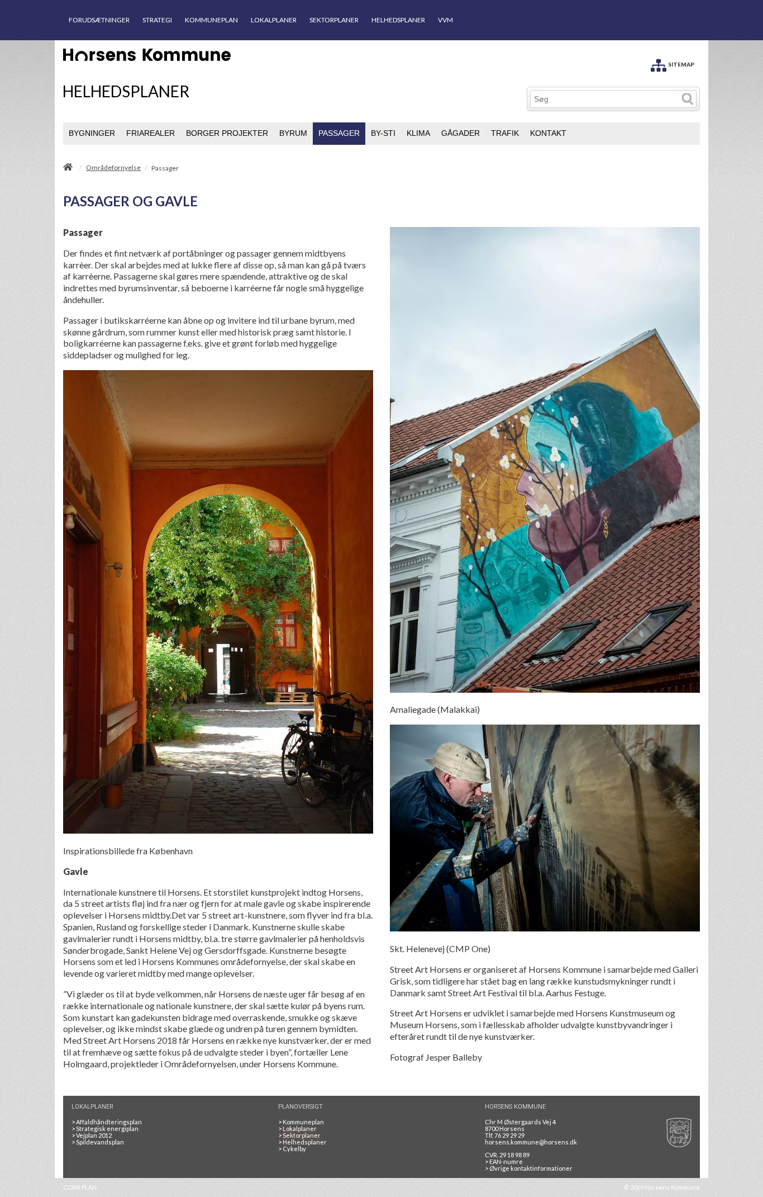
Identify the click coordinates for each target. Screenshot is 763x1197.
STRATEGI (157, 20)
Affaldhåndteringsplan (106, 1121)
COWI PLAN (80, 1187)
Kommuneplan (301, 1121)
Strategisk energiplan (105, 1128)
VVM (445, 20)
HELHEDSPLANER (398, 20)
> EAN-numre (504, 1161)
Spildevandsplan (97, 1142)
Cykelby (292, 1148)
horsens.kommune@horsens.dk (531, 1142)
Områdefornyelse (113, 168)
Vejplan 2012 (91, 1135)
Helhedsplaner (302, 1142)
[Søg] (688, 99)
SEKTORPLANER (334, 20)
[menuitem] (92, 133)
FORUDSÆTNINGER (99, 20)
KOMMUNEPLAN (211, 20)
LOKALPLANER (274, 20)
